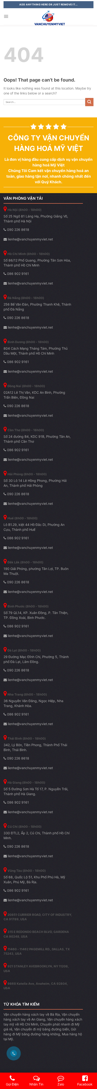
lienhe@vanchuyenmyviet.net (30, 239)
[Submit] (89, 102)
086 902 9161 (17, 274)
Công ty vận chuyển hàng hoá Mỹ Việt (48, 143)
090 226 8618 (17, 230)
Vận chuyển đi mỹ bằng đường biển (41, 1029)
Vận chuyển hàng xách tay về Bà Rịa (32, 1014)
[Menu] (6, 16)
